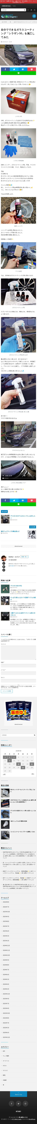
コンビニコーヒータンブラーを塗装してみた (22, 831)
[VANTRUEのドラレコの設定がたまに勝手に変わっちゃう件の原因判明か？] (5, 803)
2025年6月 (6, 931)
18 (18, 764)
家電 (4, 1075)
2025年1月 (6, 940)
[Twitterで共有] (14, 69)
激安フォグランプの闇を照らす (10, 531)
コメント (3, 644)
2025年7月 (6, 926)
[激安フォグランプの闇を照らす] (32, 534)
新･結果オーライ (23, 1117)
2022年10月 (6, 1013)
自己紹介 (12, 565)
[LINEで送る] (18, 73)
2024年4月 (6, 984)
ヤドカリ (5, 1070)
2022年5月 (6, 1027)
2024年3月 (6, 989)
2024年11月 (6, 950)
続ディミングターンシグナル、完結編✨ (14, 878)
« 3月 (4, 774)
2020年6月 (6, 1032)
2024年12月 (6, 945)
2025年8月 (6, 921)
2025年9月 (6, 916)
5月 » (33, 774)
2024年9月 (6, 960)
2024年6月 (6, 974)
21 (32, 764)
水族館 (5, 1080)
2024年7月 (6, 969)
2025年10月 (6, 911)
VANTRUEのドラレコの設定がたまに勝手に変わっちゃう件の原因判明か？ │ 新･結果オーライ (19, 856)
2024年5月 (6, 979)
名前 (2, 662)
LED (4, 1051)
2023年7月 (6, 1003)
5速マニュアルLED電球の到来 (18, 821)
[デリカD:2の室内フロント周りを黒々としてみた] (5, 814)
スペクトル (6, 1061)
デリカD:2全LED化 (16, 585)
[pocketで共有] (31, 69)
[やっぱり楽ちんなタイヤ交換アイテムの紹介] (5, 600)
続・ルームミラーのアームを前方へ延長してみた (16, 862)
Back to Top (18, 1094)
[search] (24, 9)
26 (23, 767)
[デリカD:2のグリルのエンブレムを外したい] (5, 519)
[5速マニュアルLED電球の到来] (5, 824)
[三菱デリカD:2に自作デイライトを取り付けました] (5, 616)
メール (3, 670)
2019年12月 (6, 1037)
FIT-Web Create (16, 1119)
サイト (3, 677)
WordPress (32, 1119)
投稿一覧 (23, 556)
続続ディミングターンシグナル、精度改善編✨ (16, 871)
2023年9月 (6, 998)
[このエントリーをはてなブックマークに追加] (22, 69)
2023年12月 (6, 994)
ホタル (5, 1065)
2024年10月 (6, 955)
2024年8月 (6, 965)
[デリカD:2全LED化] (5, 589)
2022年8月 (6, 1018)
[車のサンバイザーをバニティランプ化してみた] (5, 793)
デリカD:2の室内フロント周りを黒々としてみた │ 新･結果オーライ (19, 864)
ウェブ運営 (6, 1056)
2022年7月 (6, 1023)
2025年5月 (6, 936)
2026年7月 (6, 907)
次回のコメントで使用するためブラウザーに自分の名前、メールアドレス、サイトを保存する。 (18, 687)
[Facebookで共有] (5, 69)
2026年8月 (6, 902)
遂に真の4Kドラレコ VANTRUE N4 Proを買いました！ (18, 884)
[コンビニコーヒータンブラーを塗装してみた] (5, 835)
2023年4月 (6, 1008)
